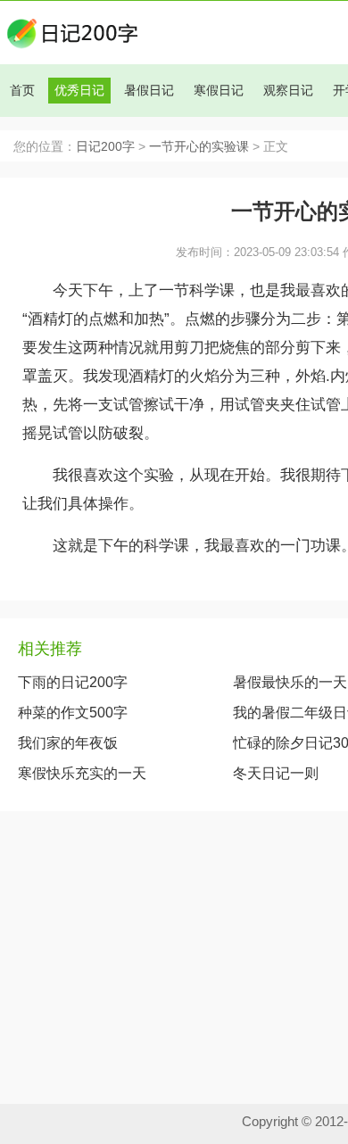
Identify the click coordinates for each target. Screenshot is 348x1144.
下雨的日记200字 (73, 682)
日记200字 (105, 146)
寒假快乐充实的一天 (82, 773)
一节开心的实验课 (199, 146)
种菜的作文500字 (73, 712)
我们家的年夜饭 (68, 742)
